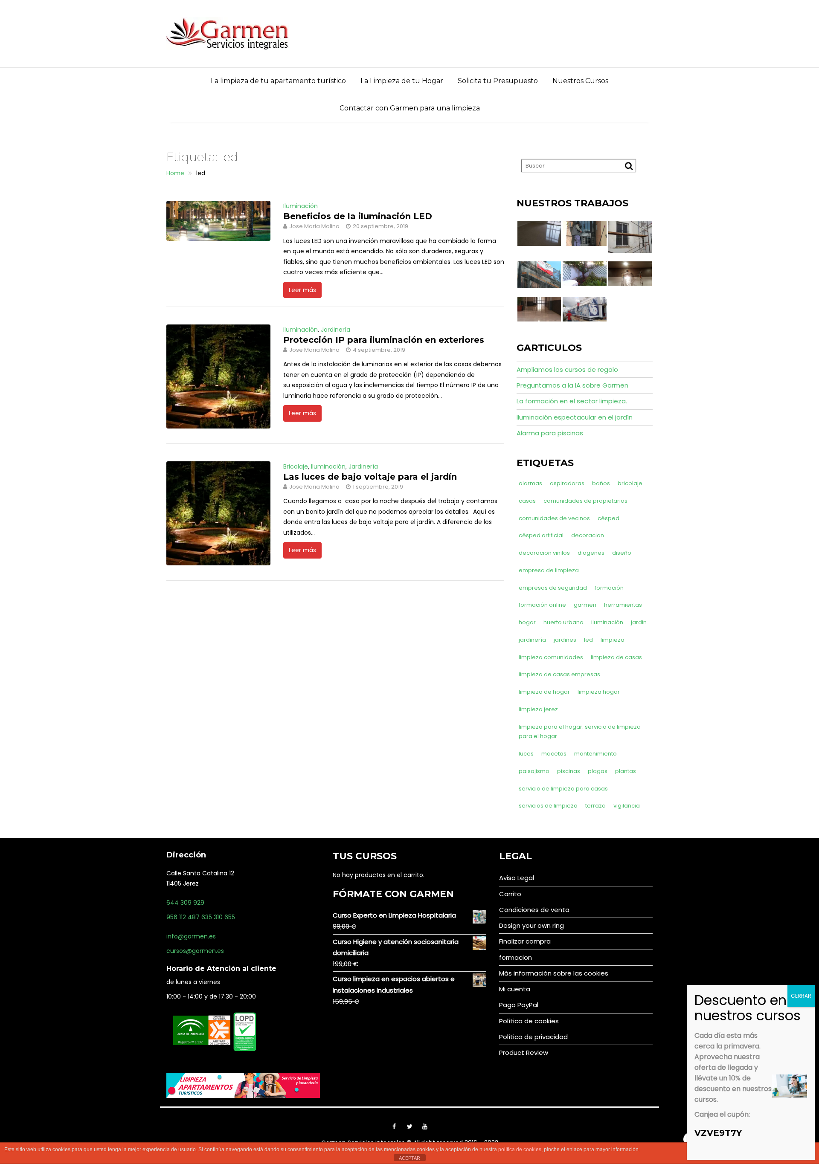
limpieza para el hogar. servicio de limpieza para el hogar (580, 732)
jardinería (532, 640)
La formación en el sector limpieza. (572, 401)
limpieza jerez (538, 709)
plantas (625, 771)
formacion (515, 957)
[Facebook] (394, 1126)
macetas (553, 754)
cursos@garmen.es (195, 951)
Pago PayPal (518, 1004)
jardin (639, 622)
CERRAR (801, 995)
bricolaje (630, 483)
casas (527, 501)
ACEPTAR (409, 1158)
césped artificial (541, 535)
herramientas (623, 605)
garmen (585, 605)
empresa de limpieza (549, 570)
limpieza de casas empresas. (560, 674)
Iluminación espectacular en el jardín (575, 417)
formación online (542, 605)
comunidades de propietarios (585, 501)
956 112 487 (183, 917)
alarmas (530, 483)
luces (526, 754)
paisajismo (534, 771)
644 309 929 (185, 902)
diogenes (591, 553)
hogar (527, 622)
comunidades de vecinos (554, 518)
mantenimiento (595, 754)
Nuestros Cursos (580, 81)
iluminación (607, 622)
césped (608, 518)
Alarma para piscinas (550, 433)
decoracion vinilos (544, 553)
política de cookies (519, 1149)
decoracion (587, 535)
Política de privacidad (533, 1036)
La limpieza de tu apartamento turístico (278, 81)
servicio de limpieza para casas (563, 789)
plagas (597, 771)
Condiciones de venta (534, 909)
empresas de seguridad (553, 588)
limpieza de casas (616, 657)
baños (601, 483)
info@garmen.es (191, 936)
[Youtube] (425, 1126)
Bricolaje (295, 466)
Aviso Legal (516, 877)
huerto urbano (563, 622)
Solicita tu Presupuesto (498, 81)
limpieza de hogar (544, 692)
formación (609, 588)
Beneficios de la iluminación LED (357, 216)
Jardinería (335, 329)
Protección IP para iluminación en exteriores (383, 340)
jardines (565, 640)
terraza (595, 806)
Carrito (510, 893)
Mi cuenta (514, 988)
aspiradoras (567, 483)
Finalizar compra (525, 941)
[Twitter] (409, 1126)
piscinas (568, 771)
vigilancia (626, 806)
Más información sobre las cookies (553, 973)
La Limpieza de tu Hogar (401, 81)
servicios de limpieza (548, 806)
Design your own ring (531, 925)
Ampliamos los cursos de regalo (567, 369)
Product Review (523, 1052)
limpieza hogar (599, 692)
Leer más (302, 290)
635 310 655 (218, 917)
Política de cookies (529, 1020)
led (588, 640)
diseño (621, 553)
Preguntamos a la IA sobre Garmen (572, 385)
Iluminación (300, 206)
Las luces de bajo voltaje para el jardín (370, 477)
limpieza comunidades (551, 657)
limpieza (612, 640)
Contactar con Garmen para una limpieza (410, 108)
